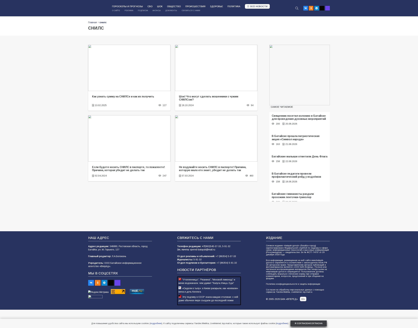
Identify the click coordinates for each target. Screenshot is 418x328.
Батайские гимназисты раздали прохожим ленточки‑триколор (293, 195)
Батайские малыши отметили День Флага (299, 156)
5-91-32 (226, 246)
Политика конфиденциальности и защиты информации (293, 284)
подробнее (155, 323)
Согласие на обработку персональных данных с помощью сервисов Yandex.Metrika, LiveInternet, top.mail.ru (295, 291)
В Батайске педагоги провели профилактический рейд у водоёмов (296, 175)
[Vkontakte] (305, 8)
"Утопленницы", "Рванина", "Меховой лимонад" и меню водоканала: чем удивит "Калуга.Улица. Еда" (206, 281)
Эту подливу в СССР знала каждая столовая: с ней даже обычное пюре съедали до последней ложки (208, 299)
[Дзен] (322, 8)
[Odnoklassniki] (311, 8)
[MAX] (327, 8)
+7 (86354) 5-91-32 (227, 262)
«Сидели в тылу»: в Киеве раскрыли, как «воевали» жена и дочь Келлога (208, 290)
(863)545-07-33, (213, 246)
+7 (203, 246)
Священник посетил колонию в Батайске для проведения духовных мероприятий (299, 117)
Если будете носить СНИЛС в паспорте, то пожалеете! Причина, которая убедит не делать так (128, 169)
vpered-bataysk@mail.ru (202, 249)
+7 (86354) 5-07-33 (226, 256)
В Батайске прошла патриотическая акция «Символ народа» (295, 138)
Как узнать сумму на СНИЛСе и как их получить (123, 96)
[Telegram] (316, 8)
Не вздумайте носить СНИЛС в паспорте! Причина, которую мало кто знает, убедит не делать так (212, 169)
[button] (297, 8)
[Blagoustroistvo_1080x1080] (299, 75)
